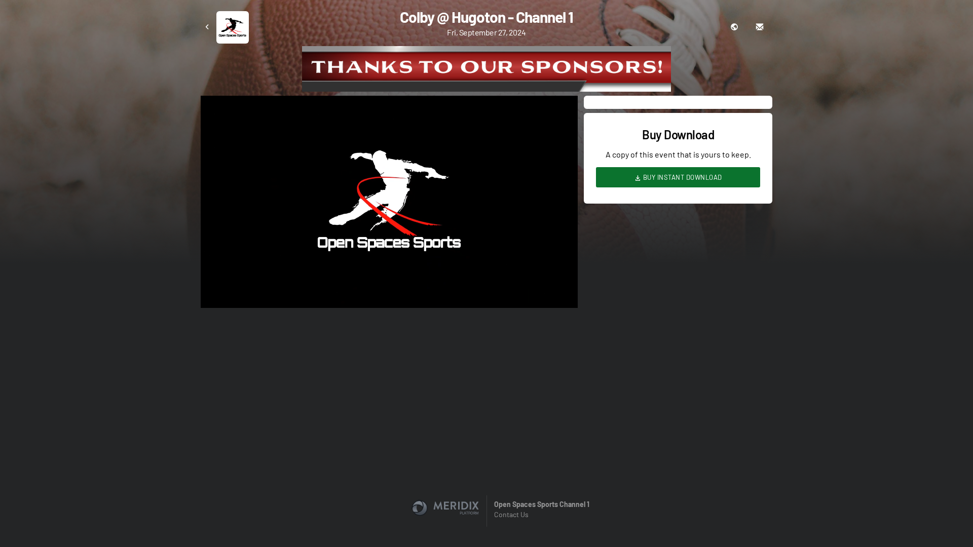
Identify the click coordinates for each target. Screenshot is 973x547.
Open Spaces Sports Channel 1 (541, 504)
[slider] (389, 271)
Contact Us (511, 514)
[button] (392, 205)
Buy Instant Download (681, 177)
